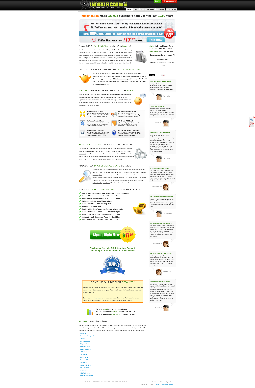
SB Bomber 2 (84, 367)
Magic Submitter (85, 344)
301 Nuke (83, 370)
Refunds (172, 382)
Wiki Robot (83, 362)
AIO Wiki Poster (85, 352)
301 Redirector (85, 373)
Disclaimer (155, 382)
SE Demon (83, 354)
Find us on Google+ (167, 384)
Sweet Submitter (85, 365)
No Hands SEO (85, 341)
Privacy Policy (164, 382)
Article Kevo (84, 357)
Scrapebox (83, 333)
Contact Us (97, 298)
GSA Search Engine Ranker (89, 336)
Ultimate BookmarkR (86, 375)
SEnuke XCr (84, 338)
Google (157, 384)
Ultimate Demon (85, 346)
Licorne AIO (84, 360)
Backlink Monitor (85, 349)
